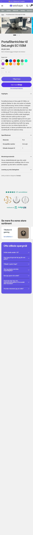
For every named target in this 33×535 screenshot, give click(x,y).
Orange (10, 63)
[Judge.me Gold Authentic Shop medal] (16, 200)
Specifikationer (6, 135)
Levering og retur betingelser (10, 169)
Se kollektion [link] (8, 236)
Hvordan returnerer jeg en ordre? (13, 289)
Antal (2, 68)
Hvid (2, 60)
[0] (30, 6)
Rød (14, 60)
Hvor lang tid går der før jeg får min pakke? (14, 258)
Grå (22, 60)
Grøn (18, 60)
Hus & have (30, 10)
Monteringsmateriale (7, 156)
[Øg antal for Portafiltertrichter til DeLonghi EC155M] (9, 72)
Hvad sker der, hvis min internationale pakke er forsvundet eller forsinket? (14, 282)
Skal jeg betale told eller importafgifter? (11, 269)
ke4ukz (19, 175)
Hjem (2, 10)
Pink (14, 63)
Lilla (2, 63)
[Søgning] (27, 6)
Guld (18, 63)
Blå (10, 60)
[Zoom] (28, 19)
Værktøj (23, 10)
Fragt (11, 51)
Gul (6, 63)
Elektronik (15, 10)
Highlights (4, 94)
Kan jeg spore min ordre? (11, 276)
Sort (6, 60)
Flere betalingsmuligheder (16, 88)
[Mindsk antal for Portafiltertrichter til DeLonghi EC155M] (2, 72)
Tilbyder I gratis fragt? (10, 264)
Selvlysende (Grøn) (22, 63)
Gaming (9, 10)
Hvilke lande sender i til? (11, 252)
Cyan (26, 60)
